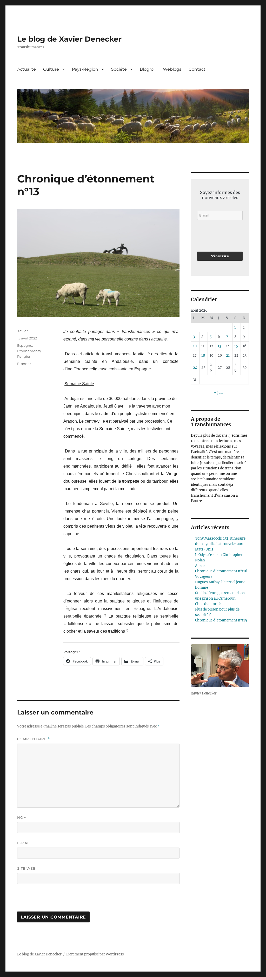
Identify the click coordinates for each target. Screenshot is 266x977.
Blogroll (148, 69)
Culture (51, 69)
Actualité (26, 69)
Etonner (24, 364)
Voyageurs (203, 576)
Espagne (24, 345)
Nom (22, 817)
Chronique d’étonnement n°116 (221, 571)
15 (236, 346)
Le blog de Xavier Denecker (69, 39)
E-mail (24, 843)
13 (219, 346)
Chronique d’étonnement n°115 (221, 620)
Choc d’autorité (208, 604)
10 (195, 346)
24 (195, 367)
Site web (26, 868)
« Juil (218, 392)
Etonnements (29, 351)
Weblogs (172, 69)
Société (119, 69)
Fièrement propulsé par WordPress (95, 954)
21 (228, 355)
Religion (24, 356)
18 (203, 355)
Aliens (200, 565)
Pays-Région (85, 69)
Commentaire (33, 739)
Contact (197, 69)
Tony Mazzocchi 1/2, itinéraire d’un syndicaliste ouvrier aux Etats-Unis (220, 544)
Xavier (22, 331)
